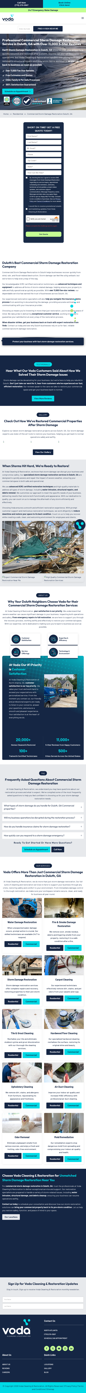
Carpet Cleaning (64, 979)
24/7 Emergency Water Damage (43, 10)
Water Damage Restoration (22, 922)
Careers (6, 1372)
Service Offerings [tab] (25, 652)
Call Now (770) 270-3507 (21, 4)
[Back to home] (7, 18)
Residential (18, 114)
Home (6, 114)
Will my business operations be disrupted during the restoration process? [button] (39, 817)
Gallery (48, 1368)
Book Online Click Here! (64, 4)
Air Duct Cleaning (64, 1086)
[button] (83, 18)
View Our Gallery (43, 452)
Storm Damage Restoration (22, 979)
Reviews (6, 1368)
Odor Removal (22, 1137)
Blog (46, 1372)
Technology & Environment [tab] (64, 652)
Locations (48, 1364)
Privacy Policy (70, 1386)
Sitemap (50, 1389)
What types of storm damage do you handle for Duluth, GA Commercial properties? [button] (39, 807)
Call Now (58, 849)
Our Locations (11, 1217)
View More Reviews (43, 398)
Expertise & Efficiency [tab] (63, 639)
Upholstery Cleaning (22, 1086)
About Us (6, 1364)
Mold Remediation (64, 1137)
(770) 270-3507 (50, 1334)
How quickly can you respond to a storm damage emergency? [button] (34, 835)
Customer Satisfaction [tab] (26, 639)
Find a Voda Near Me (48, 29)
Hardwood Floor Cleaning (64, 1033)
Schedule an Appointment (16, 91)
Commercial (31, 944)
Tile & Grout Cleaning (22, 1033)
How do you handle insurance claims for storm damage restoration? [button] (37, 826)
